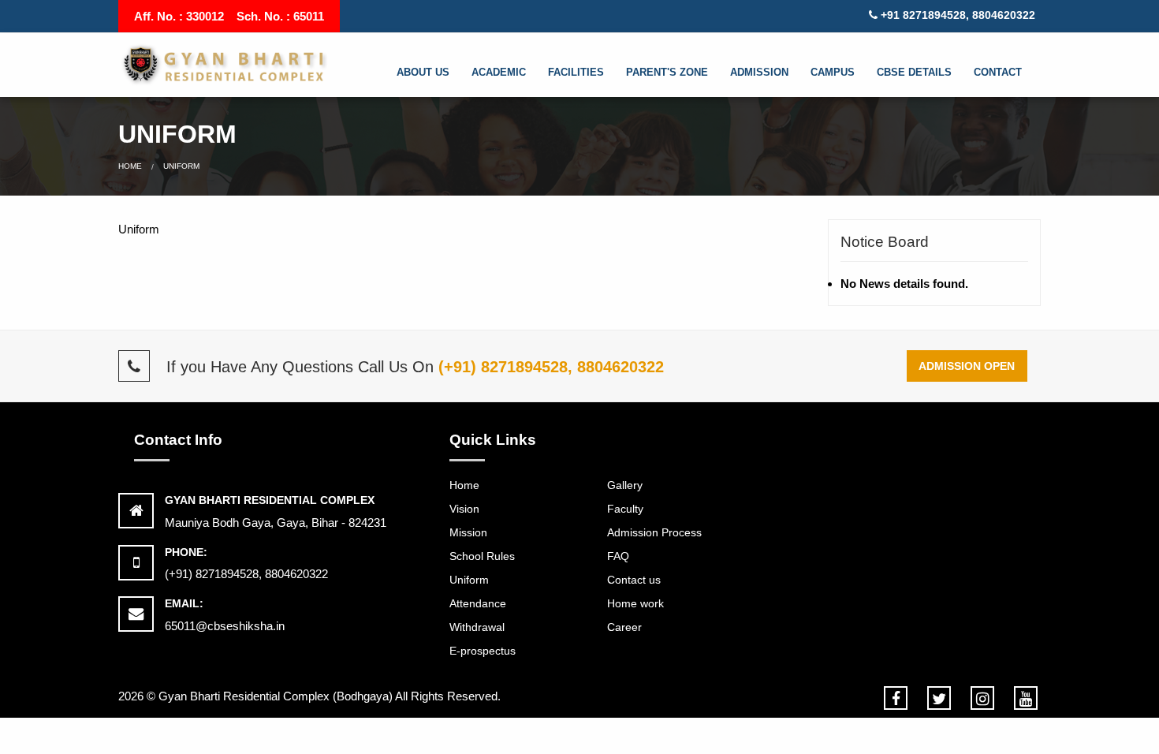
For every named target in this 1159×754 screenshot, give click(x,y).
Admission (759, 72)
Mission (468, 532)
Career (624, 627)
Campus (833, 72)
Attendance (477, 603)
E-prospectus (482, 650)
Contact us (634, 579)
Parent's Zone (667, 72)
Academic (498, 72)
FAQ (618, 556)
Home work (635, 603)
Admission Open (967, 366)
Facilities (576, 72)
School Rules (482, 556)
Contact (998, 72)
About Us (423, 72)
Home (130, 166)
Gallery (625, 485)
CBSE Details (914, 72)
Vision (464, 508)
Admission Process (654, 532)
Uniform (469, 579)
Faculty (625, 508)
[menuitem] (430, 73)
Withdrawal (477, 627)
